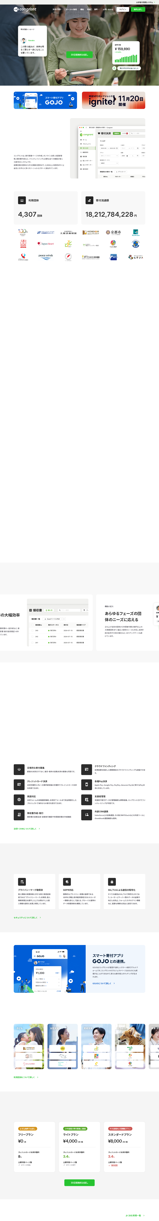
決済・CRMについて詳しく (25, 828)
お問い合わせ (108, 9)
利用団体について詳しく (24, 1077)
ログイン (122, 9)
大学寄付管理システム (144, 2)
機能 (82, 9)
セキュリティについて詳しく (25, 917)
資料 (96, 9)
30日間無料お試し (79, 54)
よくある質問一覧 (133, 1215)
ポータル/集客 (71, 9)
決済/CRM (57, 9)
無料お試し (138, 9)
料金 (89, 9)
